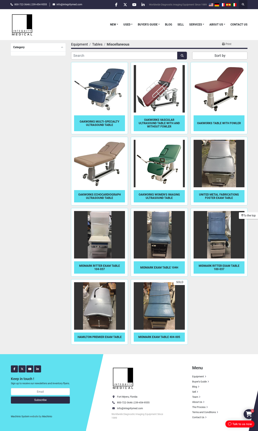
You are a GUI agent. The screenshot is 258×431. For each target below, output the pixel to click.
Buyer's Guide (148, 24)
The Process (199, 407)
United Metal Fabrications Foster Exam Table (219, 196)
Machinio (47, 416)
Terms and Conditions (204, 412)
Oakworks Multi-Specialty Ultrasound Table (99, 123)
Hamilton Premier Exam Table (100, 337)
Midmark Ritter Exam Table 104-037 (99, 267)
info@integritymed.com (69, 4)
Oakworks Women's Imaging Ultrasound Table (159, 196)
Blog (168, 24)
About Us (216, 24)
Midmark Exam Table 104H (159, 267)
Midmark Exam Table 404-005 (159, 337)
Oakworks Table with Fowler (219, 123)
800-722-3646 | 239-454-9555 (30, 4)
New (113, 24)
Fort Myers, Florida (127, 396)
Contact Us (238, 24)
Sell (180, 24)
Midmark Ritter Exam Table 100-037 (219, 267)
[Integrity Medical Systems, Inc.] (123, 377)
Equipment (198, 376)
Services (195, 24)
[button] (114, 25)
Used (126, 24)
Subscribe (40, 400)
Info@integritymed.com (130, 408)
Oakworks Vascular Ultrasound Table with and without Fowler (159, 123)
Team (195, 396)
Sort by (219, 55)
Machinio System (20, 416)
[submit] (182, 55)
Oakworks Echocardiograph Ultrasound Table (99, 196)
